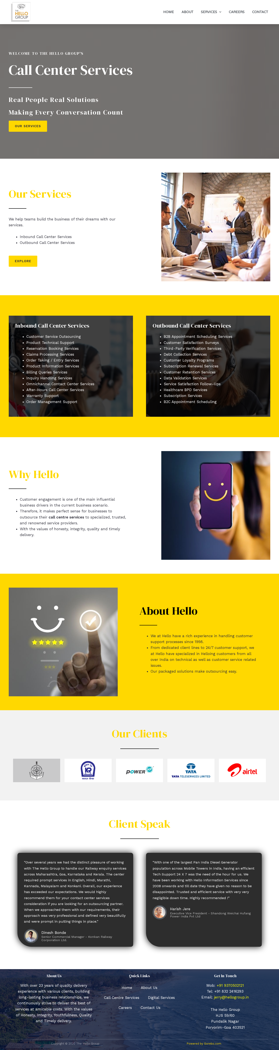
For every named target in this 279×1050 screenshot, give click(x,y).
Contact (260, 12)
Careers (237, 12)
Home (168, 12)
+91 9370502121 (230, 985)
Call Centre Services (121, 997)
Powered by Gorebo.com (204, 1043)
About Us (149, 987)
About (187, 12)
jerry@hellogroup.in (231, 997)
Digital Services (161, 997)
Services (209, 12)
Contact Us (150, 1007)
